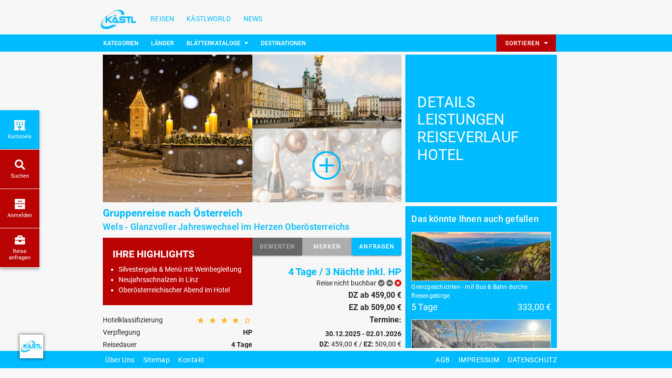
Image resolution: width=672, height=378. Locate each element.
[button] (277, 246)
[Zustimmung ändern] (31, 346)
